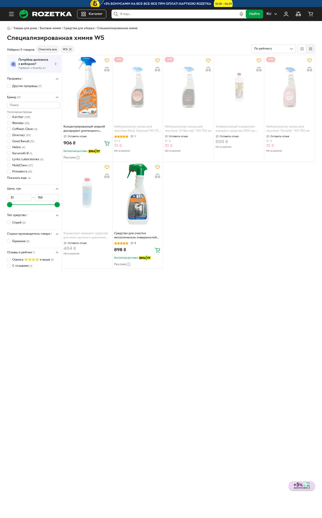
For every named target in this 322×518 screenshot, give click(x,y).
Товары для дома (25, 28)
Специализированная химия (117, 28)
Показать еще (17, 178)
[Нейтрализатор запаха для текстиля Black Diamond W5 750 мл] (137, 87)
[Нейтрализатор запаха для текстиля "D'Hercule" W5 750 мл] (188, 87)
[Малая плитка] (310, 49)
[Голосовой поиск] (241, 14)
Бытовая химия (50, 28)
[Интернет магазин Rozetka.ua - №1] (45, 14)
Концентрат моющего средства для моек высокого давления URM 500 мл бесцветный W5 (86, 236)
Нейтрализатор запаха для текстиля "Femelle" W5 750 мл (288, 128)
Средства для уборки (79, 28)
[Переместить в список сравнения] (106, 69)
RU (269, 14)
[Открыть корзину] (310, 14)
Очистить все (47, 49)
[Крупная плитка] (302, 49)
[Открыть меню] (11, 14)
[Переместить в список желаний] (106, 60)
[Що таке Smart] (94, 151)
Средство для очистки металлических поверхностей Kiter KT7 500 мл (135, 236)
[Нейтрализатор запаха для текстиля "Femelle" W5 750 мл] (289, 87)
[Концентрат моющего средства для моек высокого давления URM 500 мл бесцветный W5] (87, 194)
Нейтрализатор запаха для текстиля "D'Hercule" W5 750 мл (188, 128)
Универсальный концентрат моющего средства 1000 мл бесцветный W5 (235, 129)
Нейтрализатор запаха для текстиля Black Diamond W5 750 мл (137, 129)
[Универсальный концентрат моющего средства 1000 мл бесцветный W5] (239, 87)
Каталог (96, 14)
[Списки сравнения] (298, 14)
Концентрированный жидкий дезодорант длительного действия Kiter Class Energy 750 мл (87, 129)
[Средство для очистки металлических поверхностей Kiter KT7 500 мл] (137, 194)
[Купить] (106, 143)
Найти (254, 14)
